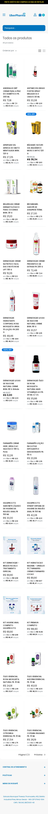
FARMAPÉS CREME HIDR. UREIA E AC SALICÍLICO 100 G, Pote (11, 447)
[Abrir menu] (4, 15)
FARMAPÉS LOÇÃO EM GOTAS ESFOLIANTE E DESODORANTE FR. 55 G (35, 449)
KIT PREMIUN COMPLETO (32, 624)
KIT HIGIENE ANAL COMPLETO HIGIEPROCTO (11, 625)
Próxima (38, 754)
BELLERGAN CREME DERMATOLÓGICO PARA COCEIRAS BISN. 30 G (11, 208)
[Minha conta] (35, 14)
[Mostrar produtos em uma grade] (40, 51)
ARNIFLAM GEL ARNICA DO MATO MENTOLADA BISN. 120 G (11, 149)
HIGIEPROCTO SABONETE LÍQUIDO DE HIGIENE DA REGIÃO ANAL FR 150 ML (12, 509)
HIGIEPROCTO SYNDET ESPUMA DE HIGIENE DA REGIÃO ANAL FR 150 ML (36, 507)
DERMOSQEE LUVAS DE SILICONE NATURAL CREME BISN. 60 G (35, 322)
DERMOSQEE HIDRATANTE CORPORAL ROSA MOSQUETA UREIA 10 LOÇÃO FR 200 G (11, 325)
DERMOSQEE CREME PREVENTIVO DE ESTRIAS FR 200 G (36, 264)
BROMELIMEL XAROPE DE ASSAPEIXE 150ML (34, 207)
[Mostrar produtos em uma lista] (44, 51)
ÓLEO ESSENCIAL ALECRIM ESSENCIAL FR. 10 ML (36, 679)
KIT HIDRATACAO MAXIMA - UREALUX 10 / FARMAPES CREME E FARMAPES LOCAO (36, 568)
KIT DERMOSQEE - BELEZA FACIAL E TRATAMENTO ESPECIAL (11, 567)
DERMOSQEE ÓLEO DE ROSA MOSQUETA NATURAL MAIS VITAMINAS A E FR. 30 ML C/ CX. (35, 387)
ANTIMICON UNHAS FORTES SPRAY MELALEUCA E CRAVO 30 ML (36, 92)
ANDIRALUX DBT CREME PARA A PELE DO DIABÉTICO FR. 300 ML (11, 92)
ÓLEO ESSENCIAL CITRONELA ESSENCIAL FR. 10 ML (12, 733)
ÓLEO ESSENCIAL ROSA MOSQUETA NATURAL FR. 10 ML (11, 679)
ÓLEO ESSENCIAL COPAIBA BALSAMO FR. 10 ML (36, 733)
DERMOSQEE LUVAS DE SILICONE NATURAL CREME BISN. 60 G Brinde (11, 384)
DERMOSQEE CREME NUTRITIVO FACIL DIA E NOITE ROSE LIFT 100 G (12, 265)
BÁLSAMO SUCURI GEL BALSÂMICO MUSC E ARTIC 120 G (35, 149)
